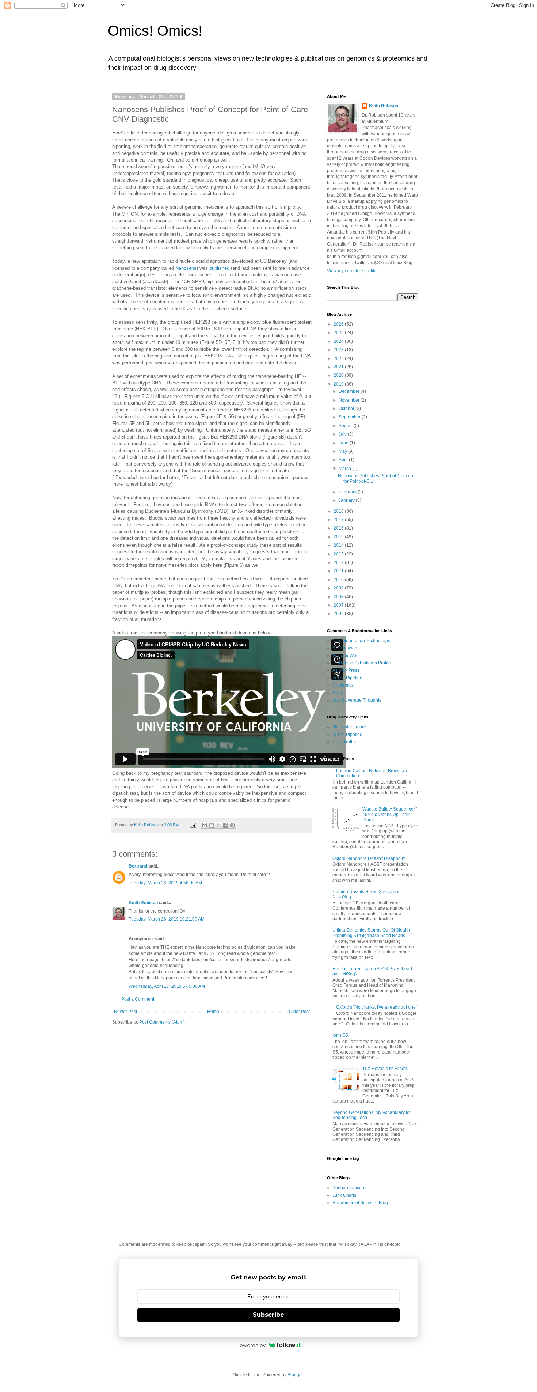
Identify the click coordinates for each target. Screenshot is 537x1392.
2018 (339, 511)
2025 (339, 332)
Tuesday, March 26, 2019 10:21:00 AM (167, 919)
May (343, 451)
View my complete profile (352, 270)
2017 (339, 519)
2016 (339, 528)
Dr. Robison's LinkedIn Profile (361, 662)
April (344, 459)
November (350, 400)
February (348, 491)
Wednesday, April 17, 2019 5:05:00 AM (167, 986)
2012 (339, 562)
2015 (339, 536)
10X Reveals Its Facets (385, 1068)
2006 (339, 613)
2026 (339, 324)
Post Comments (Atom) (162, 1022)
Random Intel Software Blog (360, 1202)
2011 (339, 570)
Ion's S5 (340, 1035)
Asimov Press (345, 670)
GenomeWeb (345, 655)
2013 (339, 554)
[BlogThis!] (211, 825)
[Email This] (204, 825)
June (344, 442)
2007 (339, 605)
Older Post (299, 1011)
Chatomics (343, 685)
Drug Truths (344, 741)
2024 (339, 341)
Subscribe (268, 1314)
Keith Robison (143, 902)
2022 (339, 358)
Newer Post (125, 1011)
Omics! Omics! (155, 31)
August (346, 425)
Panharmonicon (348, 1187)
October (347, 408)
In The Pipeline (347, 677)
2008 (339, 596)
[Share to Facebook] (225, 825)
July (343, 434)
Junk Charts (344, 1195)
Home (213, 1011)
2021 (339, 366)
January (347, 500)
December (350, 391)
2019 (339, 384)
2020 (339, 375)
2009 (339, 588)
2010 (339, 579)
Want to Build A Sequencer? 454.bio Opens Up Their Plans (390, 814)
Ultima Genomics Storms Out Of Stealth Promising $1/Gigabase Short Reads (371, 933)
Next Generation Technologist (361, 640)
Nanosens (186, 268)
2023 (339, 349)
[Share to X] (218, 825)
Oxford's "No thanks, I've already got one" (376, 1007)
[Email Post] (192, 825)
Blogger (295, 1374)
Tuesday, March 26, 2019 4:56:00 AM (165, 882)
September (350, 417)
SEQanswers (345, 648)
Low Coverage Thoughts (356, 700)
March (345, 468)
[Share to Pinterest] (232, 825)
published (219, 268)
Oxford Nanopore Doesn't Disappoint (368, 858)
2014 (339, 545)
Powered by (251, 1345)
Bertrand (138, 866)
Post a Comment (137, 999)
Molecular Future (349, 726)
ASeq (337, 692)
